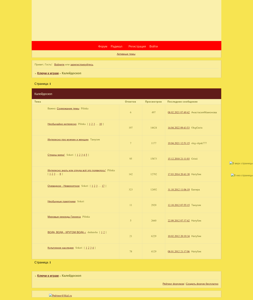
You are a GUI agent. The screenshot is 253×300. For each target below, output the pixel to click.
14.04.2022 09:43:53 (179, 127)
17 (103, 186)
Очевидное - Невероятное (64, 186)
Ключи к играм (48, 73)
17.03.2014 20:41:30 (179, 174)
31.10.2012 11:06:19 (179, 189)
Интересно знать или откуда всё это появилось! (77, 170)
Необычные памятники (62, 201)
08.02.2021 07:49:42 (179, 112)
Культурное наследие (61, 247)
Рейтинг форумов (173, 283)
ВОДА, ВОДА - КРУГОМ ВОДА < (67, 232)
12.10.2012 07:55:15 (179, 205)
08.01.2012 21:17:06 (179, 251)
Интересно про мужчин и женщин (68, 139)
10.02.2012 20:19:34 (179, 236)
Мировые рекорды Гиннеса (64, 216)
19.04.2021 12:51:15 (179, 143)
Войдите (59, 64)
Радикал (116, 46)
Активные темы (126, 54)
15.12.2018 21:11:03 (179, 158)
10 (100, 124)
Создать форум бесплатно (202, 283)
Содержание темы (68, 108)
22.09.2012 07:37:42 (179, 220)
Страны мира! (56, 154)
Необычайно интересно (62, 124)
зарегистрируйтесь (81, 64)
